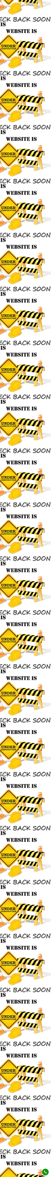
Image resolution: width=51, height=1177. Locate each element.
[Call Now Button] (45, 1172)
